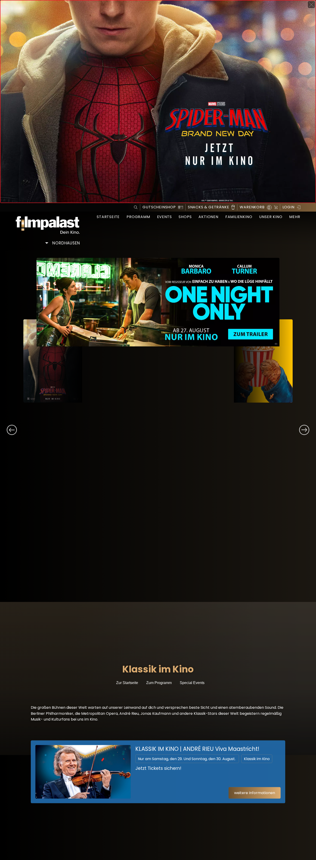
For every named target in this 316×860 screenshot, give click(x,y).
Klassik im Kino (257, 758)
